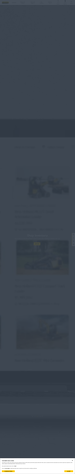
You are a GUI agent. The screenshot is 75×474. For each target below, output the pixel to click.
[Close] (72, 460)
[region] (37, 466)
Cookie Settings (8, 471)
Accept (68, 471)
